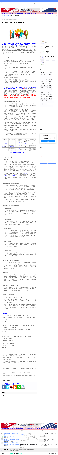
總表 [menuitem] (6, 3)
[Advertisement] (48, 27)
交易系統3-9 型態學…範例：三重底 (50, 62)
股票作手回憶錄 (47, 83)
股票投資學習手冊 (49, 85)
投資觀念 (42, 81)
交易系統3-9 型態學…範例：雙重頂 (50, 47)
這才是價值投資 (43, 94)
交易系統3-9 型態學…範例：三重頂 (50, 57)
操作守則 (50, 98)
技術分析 (42, 79)
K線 (51, 105)
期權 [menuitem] (35, 3)
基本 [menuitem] (14, 3)
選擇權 (50, 100)
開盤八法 (42, 96)
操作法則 (42, 100)
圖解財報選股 (51, 96)
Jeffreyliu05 (20, 453)
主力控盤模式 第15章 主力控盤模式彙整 (28, 445)
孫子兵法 (46, 87)
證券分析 (46, 102)
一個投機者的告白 (43, 72)
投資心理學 (50, 79)
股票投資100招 (43, 85)
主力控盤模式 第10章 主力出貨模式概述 (11, 442)
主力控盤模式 (50, 72)
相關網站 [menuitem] (44, 3)
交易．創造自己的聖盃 (44, 74)
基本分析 (8, 380)
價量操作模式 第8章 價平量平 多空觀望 (11, 444)
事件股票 (46, 81)
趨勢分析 (42, 102)
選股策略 (46, 100)
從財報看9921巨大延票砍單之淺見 (50, 434)
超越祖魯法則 (49, 94)
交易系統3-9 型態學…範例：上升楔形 (50, 52)
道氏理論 (46, 96)
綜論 (41, 98)
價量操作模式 (45, 98)
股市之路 (52, 453)
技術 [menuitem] (18, 3)
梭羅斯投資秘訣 (43, 92)
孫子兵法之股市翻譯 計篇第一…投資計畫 (50, 440)
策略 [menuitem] (22, 3)
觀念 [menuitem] (9, 3)
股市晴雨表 (42, 83)
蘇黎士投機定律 (51, 102)
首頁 (2, 19)
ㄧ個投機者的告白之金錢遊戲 (45, 105)
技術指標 (46, 79)
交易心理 (50, 74)
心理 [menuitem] (26, 3)
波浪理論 (50, 81)
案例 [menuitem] (39, 3)
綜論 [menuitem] (31, 3)
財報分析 (5, 19)
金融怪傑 (42, 87)
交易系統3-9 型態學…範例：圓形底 (50, 41)
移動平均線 (48, 92)
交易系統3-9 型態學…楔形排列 (9, 436)
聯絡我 (56, 453)
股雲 (22, 447)
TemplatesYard (11, 453)
